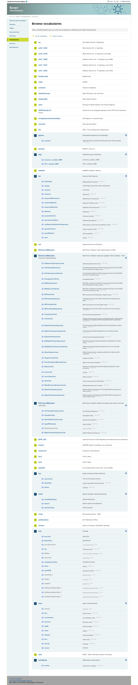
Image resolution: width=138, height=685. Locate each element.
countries (47, 141)
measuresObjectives (51, 207)
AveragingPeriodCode (51, 279)
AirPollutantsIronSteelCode (53, 273)
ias (39, 176)
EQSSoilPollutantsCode (52, 337)
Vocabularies (14, 40)
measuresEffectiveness (52, 198)
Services (12, 43)
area (45, 613)
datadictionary (44, 93)
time (45, 639)
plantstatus (48, 483)
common (42, 88)
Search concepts (57, 36)
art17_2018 (42, 71)
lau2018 (41, 468)
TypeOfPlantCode (50, 424)
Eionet (18, 16)
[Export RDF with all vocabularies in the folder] (126, 135)
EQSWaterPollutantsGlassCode (54, 341)
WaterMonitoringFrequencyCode (55, 385)
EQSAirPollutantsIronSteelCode (55, 331)
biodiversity (43, 76)
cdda (40, 82)
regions (46, 503)
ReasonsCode (48, 366)
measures (47, 194)
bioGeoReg (48, 181)
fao (39, 130)
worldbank (42, 660)
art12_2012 (42, 48)
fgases (41, 135)
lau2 (40, 462)
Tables (11, 28)
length (46, 626)
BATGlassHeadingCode (52, 299)
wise (40, 654)
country (46, 665)
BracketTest (48, 540)
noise (40, 514)
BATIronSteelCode (50, 304)
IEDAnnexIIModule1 (46, 250)
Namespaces (13, 47)
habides (41, 170)
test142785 (47, 570)
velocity (46, 643)
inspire (41, 445)
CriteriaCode (48, 319)
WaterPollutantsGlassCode (53, 389)
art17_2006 (42, 59)
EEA (18, 1)
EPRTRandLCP (44, 110)
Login (111, 1)
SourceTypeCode (50, 376)
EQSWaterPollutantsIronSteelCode (55, 346)
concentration (48, 617)
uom (40, 603)
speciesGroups (49, 507)
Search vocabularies (41, 36)
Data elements (14, 32)
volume (46, 648)
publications (43, 520)
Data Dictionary (25, 16)
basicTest (47, 536)
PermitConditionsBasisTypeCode (55, 362)
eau (45, 549)
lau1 (40, 456)
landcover (42, 451)
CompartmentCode (50, 314)
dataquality (42, 99)
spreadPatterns (49, 233)
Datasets (12, 24)
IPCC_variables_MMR (51, 164)
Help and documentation (17, 20)
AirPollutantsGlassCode (52, 268)
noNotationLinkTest (50, 562)
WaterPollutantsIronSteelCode (54, 395)
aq (39, 42)
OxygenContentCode (51, 358)
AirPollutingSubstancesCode (54, 411)
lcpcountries (48, 479)
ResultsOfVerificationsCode (53, 419)
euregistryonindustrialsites (49, 118)
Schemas (12, 36)
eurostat (41, 124)
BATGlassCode (49, 294)
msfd (40, 494)
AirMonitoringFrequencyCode (54, 263)
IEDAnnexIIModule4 (46, 403)
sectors (46, 487)
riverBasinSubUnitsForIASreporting (56, 224)
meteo (46, 630)
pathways (47, 211)
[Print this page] (115, 1)
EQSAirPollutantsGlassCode (53, 325)
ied (39, 244)
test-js (46, 566)
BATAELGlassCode (50, 283)
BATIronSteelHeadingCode (53, 309)
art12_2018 (42, 54)
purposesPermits (50, 216)
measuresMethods (50, 202)
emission (47, 622)
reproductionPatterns (51, 220)
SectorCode (48, 372)
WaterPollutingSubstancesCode (54, 432)
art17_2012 (42, 65)
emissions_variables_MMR (53, 160)
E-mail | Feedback (15, 679)
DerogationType (49, 415)
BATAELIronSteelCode (51, 289)
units (46, 237)
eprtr (40, 105)
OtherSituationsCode (51, 352)
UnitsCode (47, 381)
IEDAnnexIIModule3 (46, 256)
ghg (40, 154)
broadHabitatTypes (50, 499)
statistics (47, 635)
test (39, 531)
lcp (39, 473)
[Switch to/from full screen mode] (118, 1)
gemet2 (41, 149)
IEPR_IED (42, 439)
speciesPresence (50, 229)
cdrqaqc (47, 186)
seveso (41, 525)
